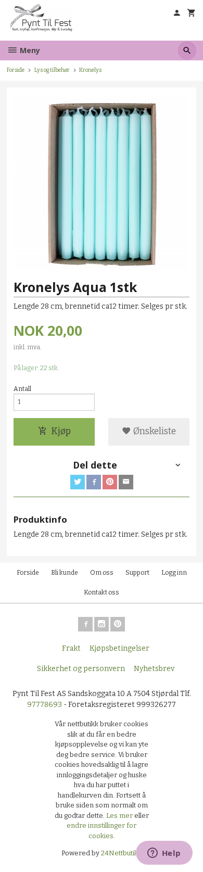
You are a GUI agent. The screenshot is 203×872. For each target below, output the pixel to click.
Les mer (120, 815)
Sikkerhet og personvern (81, 668)
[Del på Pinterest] (110, 482)
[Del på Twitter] (77, 482)
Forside (15, 70)
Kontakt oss (101, 592)
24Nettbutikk (121, 853)
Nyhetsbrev (154, 668)
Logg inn (174, 572)
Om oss (101, 572)
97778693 (44, 704)
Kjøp (61, 431)
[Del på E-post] (126, 482)
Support (137, 572)
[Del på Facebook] (93, 482)
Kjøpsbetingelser (119, 648)
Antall (22, 389)
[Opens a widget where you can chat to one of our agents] (164, 854)
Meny (29, 50)
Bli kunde (64, 572)
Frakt (71, 648)
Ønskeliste (153, 431)
